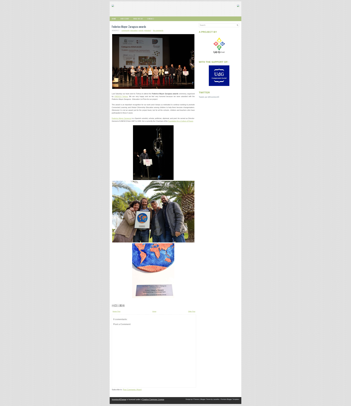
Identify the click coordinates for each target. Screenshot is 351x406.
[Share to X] (118, 305)
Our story (124, 18)
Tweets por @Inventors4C (209, 97)
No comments (158, 31)
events (140, 31)
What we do (138, 18)
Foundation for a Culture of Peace (180, 121)
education (134, 31)
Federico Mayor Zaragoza (121, 118)
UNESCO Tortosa (121, 96)
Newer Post (116, 311)
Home (114, 18)
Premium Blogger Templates (230, 399)
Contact (150, 18)
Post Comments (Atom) (132, 390)
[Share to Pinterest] (123, 305)
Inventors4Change (119, 399)
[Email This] (113, 305)
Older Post (191, 311)
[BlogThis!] (115, 305)
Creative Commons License (153, 399)
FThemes (196, 399)
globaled (147, 31)
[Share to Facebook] (120, 305)
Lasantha (216, 399)
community (125, 31)
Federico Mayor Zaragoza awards (129, 26)
